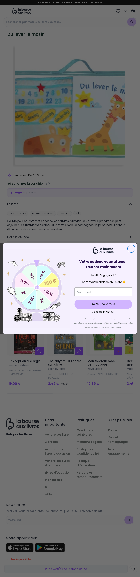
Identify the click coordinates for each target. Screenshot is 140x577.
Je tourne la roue (103, 304)
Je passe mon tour (103, 312)
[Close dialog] (131, 248)
